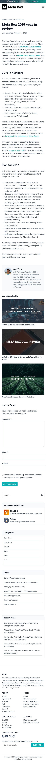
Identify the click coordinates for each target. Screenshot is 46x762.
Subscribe (38, 745)
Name (5, 452)
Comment (7, 419)
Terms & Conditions (25, 759)
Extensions (8, 542)
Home (4, 20)
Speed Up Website (11, 600)
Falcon (4, 722)
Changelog (6, 706)
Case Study (8, 538)
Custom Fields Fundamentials (14, 578)
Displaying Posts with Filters (14, 587)
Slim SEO (5, 720)
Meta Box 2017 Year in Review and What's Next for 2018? (22, 358)
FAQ (3, 704)
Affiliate (5, 701)
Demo (25, 696)
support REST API (17, 150)
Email (5, 463)
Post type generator (31, 701)
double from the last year (28, 55)
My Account (6, 699)
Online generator (29, 699)
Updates (20, 20)
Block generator (29, 706)
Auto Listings (7, 727)
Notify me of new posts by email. (18, 477)
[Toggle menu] (43, 7)
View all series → (10, 604)
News (6, 555)
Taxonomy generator (31, 704)
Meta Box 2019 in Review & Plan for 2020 (18, 325)
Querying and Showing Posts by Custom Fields (21, 582)
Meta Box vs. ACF (30, 720)
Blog (11, 20)
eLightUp (34, 757)
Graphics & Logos (8, 711)
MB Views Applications (12, 596)
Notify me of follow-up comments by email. (23, 475)
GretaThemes (7, 725)
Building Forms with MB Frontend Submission (20, 591)
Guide (6, 551)
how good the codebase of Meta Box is (22, 136)
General (6, 547)
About (4, 696)
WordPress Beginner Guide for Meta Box (18, 397)
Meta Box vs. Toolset (31, 722)
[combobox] (21, 495)
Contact (5, 709)
